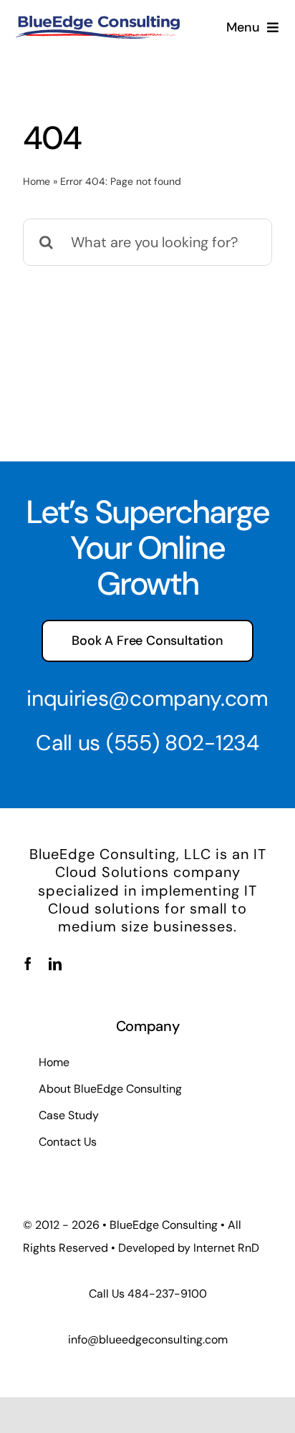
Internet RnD (226, 1247)
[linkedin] (55, 963)
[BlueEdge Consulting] (97, 23)
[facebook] (27, 963)
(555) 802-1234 (182, 743)
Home (36, 181)
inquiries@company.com (147, 698)
